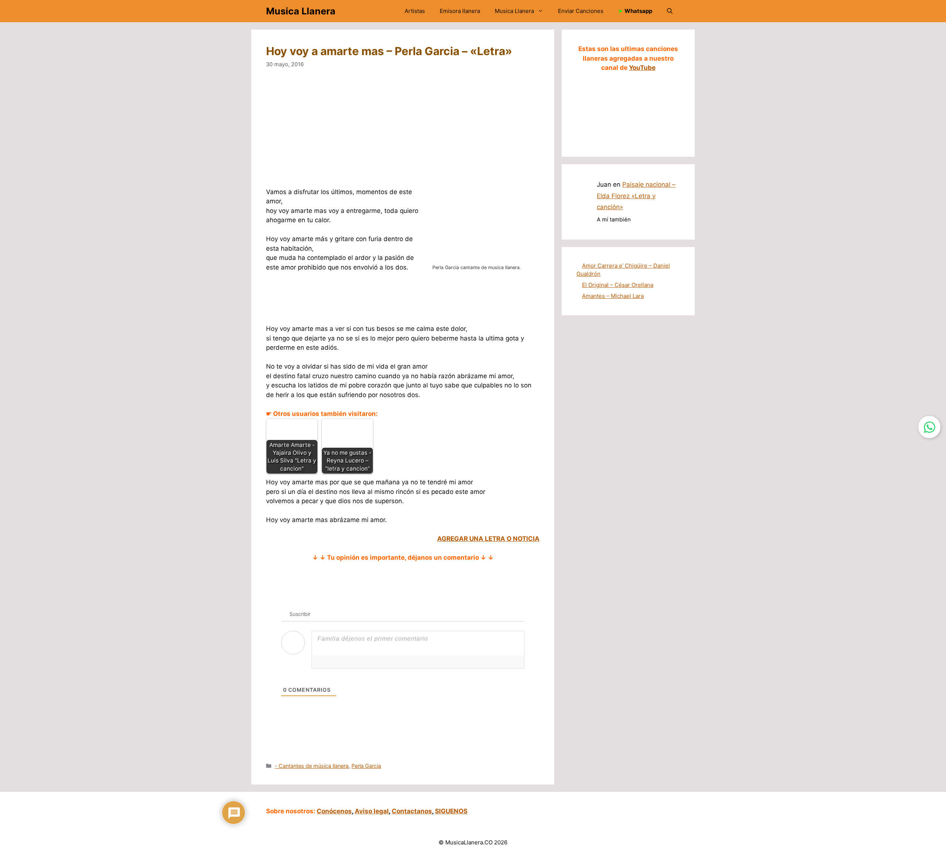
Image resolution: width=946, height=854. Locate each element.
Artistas (415, 10)
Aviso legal (372, 811)
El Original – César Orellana (617, 284)
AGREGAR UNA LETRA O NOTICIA (488, 538)
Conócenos (334, 811)
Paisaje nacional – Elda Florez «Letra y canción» (636, 196)
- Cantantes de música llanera (311, 766)
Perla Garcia (366, 766)
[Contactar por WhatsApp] (929, 427)
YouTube (642, 67)
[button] (670, 11)
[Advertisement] (403, 132)
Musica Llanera (301, 11)
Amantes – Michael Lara (613, 295)
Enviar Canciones (580, 10)
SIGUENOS (451, 811)
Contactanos (412, 811)
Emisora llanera (460, 10)
